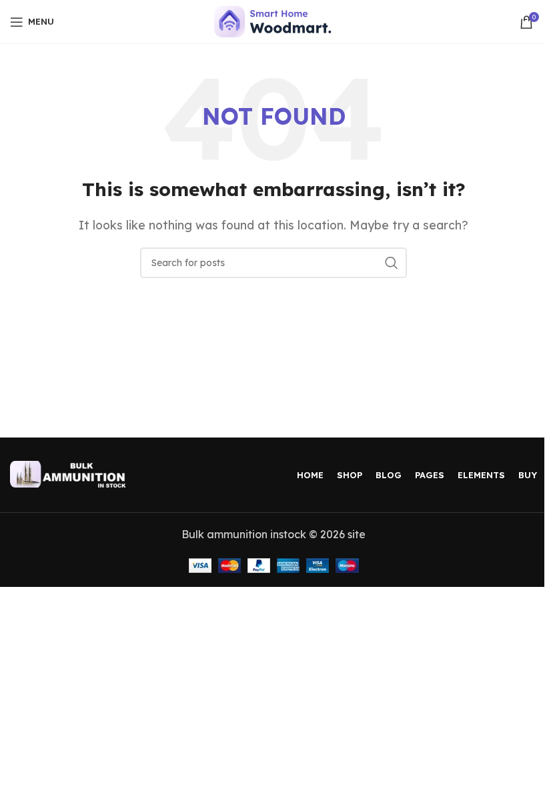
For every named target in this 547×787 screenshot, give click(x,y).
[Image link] (70, 473)
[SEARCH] (391, 262)
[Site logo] (274, 20)
